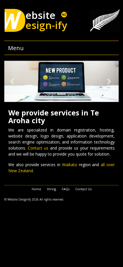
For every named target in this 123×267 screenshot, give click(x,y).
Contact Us (83, 189)
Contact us (38, 148)
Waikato (69, 164)
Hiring (51, 189)
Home (36, 189)
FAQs (66, 189)
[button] (12, 81)
